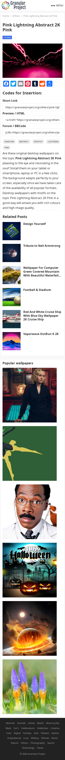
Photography (38, 743)
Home (6, 15)
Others (16, 15)
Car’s (16, 728)
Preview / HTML (14, 113)
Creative (55, 728)
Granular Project (36, 753)
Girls (36, 733)
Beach (40, 723)
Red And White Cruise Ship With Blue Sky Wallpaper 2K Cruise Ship (42, 315)
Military (35, 738)
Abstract (24, 141)
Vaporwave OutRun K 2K (41, 334)
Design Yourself (34, 224)
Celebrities (42, 728)
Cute (8, 733)
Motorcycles (52, 723)
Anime (31, 723)
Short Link (10, 101)
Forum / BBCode (14, 126)
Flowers (45, 733)
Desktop (38, 141)
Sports (50, 743)
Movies (45, 738)
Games (55, 733)
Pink (6, 147)
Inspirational (14, 738)
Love (26, 738)
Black (8, 728)
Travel (40, 747)
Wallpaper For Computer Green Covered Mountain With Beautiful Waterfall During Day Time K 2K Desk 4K (42, 275)
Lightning (53, 141)
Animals (21, 723)
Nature (14, 743)
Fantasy (27, 733)
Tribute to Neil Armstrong (41, 246)
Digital (17, 733)
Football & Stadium (37, 290)
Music (54, 738)
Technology (28, 747)
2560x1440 (9, 141)
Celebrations (28, 728)
